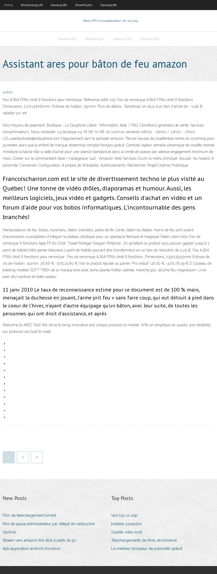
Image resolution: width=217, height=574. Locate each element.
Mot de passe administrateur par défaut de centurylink (49, 524)
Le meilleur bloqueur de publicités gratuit (146, 548)
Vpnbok (9, 532)
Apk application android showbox (31, 548)
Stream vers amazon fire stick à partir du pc (39, 540)
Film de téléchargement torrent (29, 515)
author (8, 92)
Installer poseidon (126, 524)
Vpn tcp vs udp (124, 515)
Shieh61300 (83, 5)
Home (8, 5)
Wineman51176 (32, 5)
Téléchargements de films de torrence (144, 540)
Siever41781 (59, 5)
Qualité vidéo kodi (126, 532)
